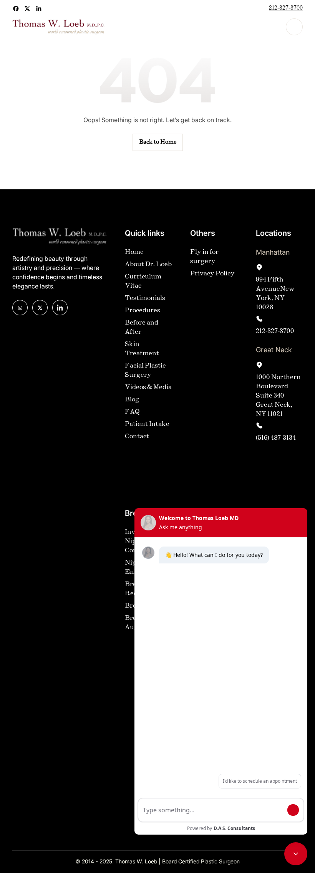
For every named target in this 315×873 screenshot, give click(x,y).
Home (134, 252)
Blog (132, 399)
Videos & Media (148, 387)
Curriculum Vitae (143, 281)
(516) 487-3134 (276, 438)
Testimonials (145, 298)
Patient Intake (147, 424)
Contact (137, 436)
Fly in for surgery (204, 257)
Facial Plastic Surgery (145, 370)
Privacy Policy (212, 273)
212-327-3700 (286, 8)
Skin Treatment (142, 349)
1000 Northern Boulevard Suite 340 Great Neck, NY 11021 (278, 395)
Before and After (141, 327)
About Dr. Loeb (148, 264)
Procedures (142, 310)
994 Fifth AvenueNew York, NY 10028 (275, 294)
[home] (58, 27)
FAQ (132, 412)
